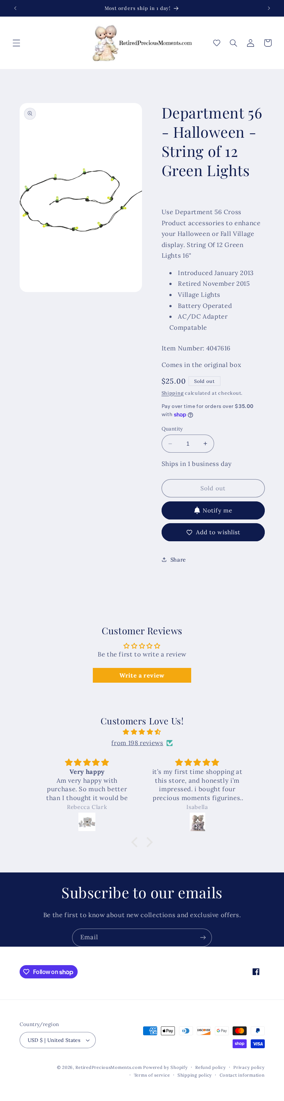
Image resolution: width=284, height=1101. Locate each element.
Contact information (242, 1075)
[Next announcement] (269, 8)
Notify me (217, 510)
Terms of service (152, 1075)
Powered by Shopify (165, 1067)
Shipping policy (195, 1075)
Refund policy (210, 1067)
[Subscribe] (203, 938)
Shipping (173, 393)
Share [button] (178, 559)
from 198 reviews (137, 743)
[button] (16, 42)
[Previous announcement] (15, 8)
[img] (142, 732)
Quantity (172, 428)
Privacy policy (248, 1067)
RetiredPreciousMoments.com (108, 1067)
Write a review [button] (142, 675)
